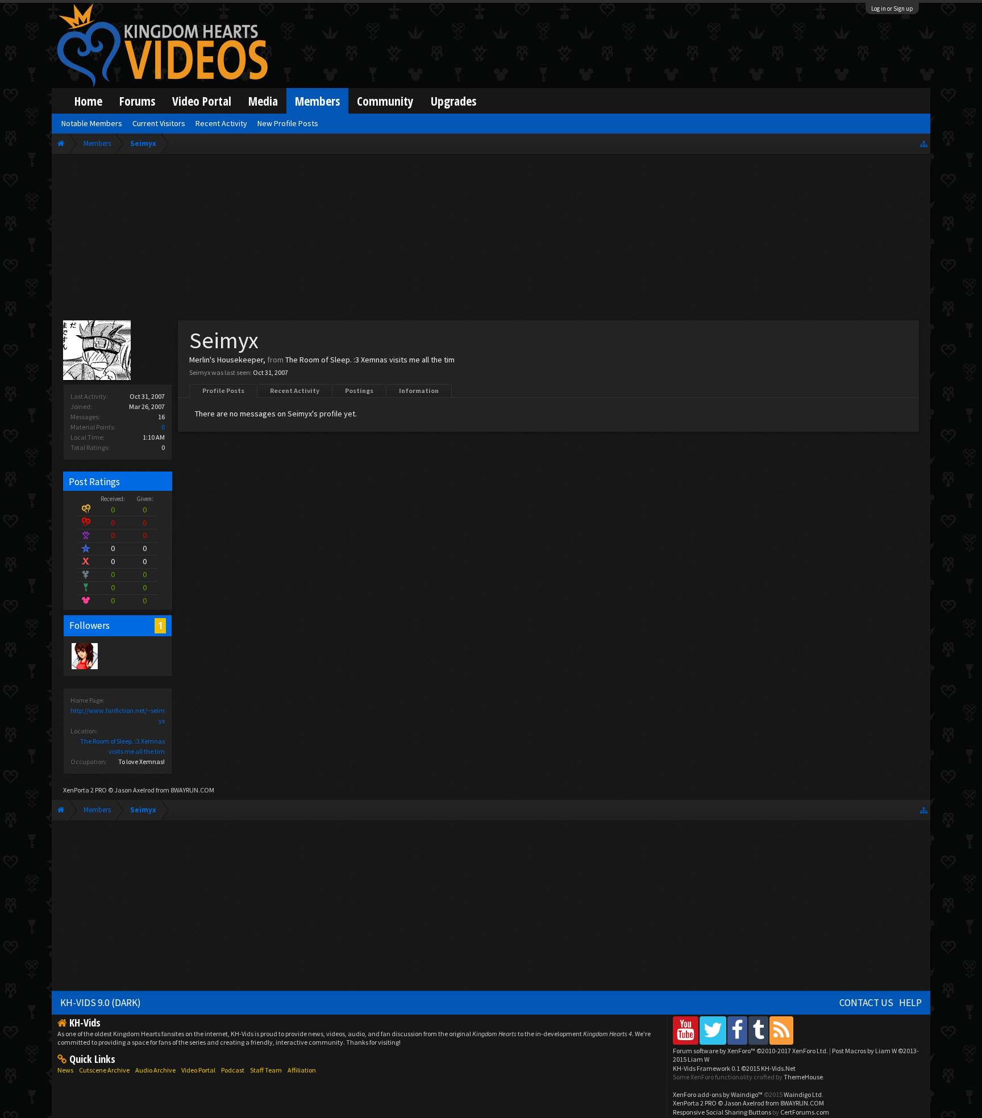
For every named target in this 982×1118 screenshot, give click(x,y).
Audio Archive (155, 1070)
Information (419, 390)
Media (263, 101)
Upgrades (453, 101)
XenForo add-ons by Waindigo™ (718, 1094)
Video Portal (201, 101)
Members (317, 101)
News (65, 1070)
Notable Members (91, 123)
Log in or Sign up (892, 8)
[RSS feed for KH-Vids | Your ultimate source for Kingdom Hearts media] (781, 1030)
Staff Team (266, 1070)
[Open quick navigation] (923, 143)
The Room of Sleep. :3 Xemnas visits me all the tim (370, 359)
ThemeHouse (803, 1077)
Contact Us (866, 1002)
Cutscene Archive (104, 1070)
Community (385, 101)
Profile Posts (223, 390)
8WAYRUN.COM (192, 790)
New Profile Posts (287, 123)
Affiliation (302, 1070)
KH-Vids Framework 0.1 (734, 1068)
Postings (359, 390)
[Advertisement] (491, 239)
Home (88, 101)
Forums (137, 101)
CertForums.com (804, 1112)
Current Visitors (158, 123)
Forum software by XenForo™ (750, 1050)
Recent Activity (294, 390)
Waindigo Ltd (803, 1094)
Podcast (232, 1070)
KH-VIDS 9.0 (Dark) (100, 1002)
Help (910, 1002)
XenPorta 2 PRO (85, 790)
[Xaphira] (84, 655)
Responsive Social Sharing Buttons (722, 1112)
